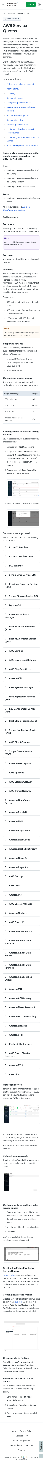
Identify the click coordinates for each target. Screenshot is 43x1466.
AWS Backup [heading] (15, 876)
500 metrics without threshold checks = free (23, 304)
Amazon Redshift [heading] (18, 812)
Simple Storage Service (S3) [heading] (23, 596)
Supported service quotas (18, 115)
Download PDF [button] (13, 18)
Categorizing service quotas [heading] (17, 378)
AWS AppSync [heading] (16, 772)
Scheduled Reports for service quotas (22, 145)
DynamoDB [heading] (15, 605)
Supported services (15, 98)
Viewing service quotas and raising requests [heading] (21, 433)
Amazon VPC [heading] (16, 678)
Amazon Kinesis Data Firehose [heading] (18, 966)
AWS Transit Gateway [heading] (20, 791)
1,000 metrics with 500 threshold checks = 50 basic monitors (21, 320)
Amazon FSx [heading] (15, 894)
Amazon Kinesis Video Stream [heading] (18, 978)
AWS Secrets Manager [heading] (20, 903)
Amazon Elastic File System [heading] (23, 849)
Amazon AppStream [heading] (19, 830)
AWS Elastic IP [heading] (16, 922)
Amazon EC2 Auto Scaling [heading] (22, 1016)
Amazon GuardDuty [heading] (19, 858)
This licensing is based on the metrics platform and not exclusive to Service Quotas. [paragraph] (21, 334)
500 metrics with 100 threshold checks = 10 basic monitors (23, 312)
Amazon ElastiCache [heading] (19, 839)
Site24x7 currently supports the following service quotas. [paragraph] (20, 539)
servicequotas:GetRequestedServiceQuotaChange (23, 172)
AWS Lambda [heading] (16, 651)
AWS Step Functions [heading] (19, 669)
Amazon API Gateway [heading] (20, 998)
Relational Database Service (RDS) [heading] (21, 585)
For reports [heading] (8, 224)
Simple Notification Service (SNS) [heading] (21, 731)
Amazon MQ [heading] (15, 989)
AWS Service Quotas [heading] (15, 28)
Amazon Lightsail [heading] (18, 1025)
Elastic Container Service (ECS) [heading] (20, 628)
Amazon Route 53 (14, 370)
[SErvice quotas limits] (23, 518)
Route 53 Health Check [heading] (21, 556)
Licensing (11, 93)
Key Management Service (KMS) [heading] (20, 710)
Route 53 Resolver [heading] (18, 547)
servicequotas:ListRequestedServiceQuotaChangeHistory (23, 180)
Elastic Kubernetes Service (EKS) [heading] (20, 640)
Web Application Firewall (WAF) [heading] (20, 698)
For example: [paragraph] (8, 297)
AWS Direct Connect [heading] (20, 742)
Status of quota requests (17, 125)
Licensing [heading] (8, 269)
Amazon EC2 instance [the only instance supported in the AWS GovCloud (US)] (20, 362)
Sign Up (30, 4)
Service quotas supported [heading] (16, 533)
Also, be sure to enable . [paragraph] (16, 208)
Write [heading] (6, 194)
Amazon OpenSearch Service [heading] (18, 801)
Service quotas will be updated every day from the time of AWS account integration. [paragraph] (21, 230)
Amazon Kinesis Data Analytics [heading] (18, 942)
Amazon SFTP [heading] (16, 1034)
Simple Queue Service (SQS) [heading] (18, 753)
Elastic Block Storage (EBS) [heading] (23, 721)
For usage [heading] (8, 255)
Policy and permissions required (20, 84)
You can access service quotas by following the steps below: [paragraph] (21, 440)
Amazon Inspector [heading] (18, 867)
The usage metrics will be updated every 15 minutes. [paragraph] (21, 260)
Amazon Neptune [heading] (18, 913)
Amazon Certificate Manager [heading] (17, 616)
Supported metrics (15, 120)
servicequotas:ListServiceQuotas (21, 186)
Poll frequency (13, 89)
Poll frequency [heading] (10, 217)
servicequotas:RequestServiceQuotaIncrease (23, 200)
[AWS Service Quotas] (23, 488)
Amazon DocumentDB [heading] (20, 931)
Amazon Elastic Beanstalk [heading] (22, 1007)
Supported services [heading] (13, 343)
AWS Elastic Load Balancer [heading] (22, 660)
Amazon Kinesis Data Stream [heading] (18, 954)
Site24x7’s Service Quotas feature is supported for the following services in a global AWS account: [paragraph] (20, 351)
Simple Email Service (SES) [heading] (22, 575)
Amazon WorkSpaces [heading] (20, 763)
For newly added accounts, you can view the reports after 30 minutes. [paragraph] (20, 243)
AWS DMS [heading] (14, 885)
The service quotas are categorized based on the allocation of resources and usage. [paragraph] (20, 383)
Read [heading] (5, 166)
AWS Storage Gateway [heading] (20, 781)
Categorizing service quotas (18, 103)
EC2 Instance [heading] (16, 565)
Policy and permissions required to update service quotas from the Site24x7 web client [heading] (21, 156)
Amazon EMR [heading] (16, 821)
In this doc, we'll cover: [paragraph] (12, 79)
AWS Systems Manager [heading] (21, 687)
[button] (3, 4)
